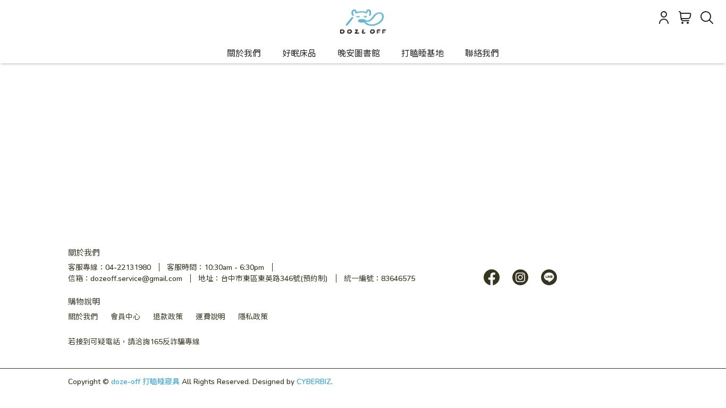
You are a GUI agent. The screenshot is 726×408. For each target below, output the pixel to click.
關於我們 (244, 53)
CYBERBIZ (314, 381)
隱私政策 (253, 316)
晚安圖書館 (358, 53)
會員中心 (125, 316)
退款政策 (168, 316)
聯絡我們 (482, 53)
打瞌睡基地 (422, 53)
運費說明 (210, 316)
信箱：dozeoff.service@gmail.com (125, 278)
